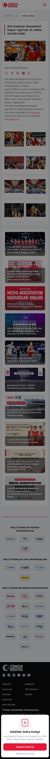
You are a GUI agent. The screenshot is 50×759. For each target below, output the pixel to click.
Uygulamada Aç (25, 747)
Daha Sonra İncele (25, 753)
